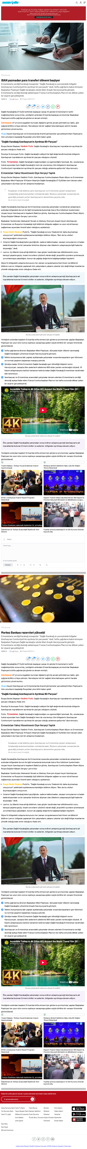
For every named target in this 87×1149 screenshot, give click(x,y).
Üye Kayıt (4, 1127)
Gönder (8, 565)
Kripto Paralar (49, 1117)
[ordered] (30, 564)
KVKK (49, 1146)
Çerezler (44, 1146)
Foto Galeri (58, 1108)
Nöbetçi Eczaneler (22, 1114)
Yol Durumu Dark (7, 1111)
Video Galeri (58, 1111)
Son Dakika (19, 1117)
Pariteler (47, 1121)
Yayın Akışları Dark (22, 1111)
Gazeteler (58, 1117)
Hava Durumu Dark (8, 1108)
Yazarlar (57, 1114)
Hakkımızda (19, 1146)
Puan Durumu (34, 1114)
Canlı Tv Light (6, 1114)
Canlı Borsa (33, 1108)
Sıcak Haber (58, 1121)
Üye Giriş (4, 1124)
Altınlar (46, 1108)
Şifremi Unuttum (7, 1130)
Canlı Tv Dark (20, 1108)
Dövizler (47, 1111)
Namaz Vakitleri (35, 1111)
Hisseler (47, 1114)
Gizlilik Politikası (35, 1146)
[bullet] (33, 564)
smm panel (19, 1121)
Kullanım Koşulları (57, 1146)
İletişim (26, 1146)
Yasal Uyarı (67, 1146)
